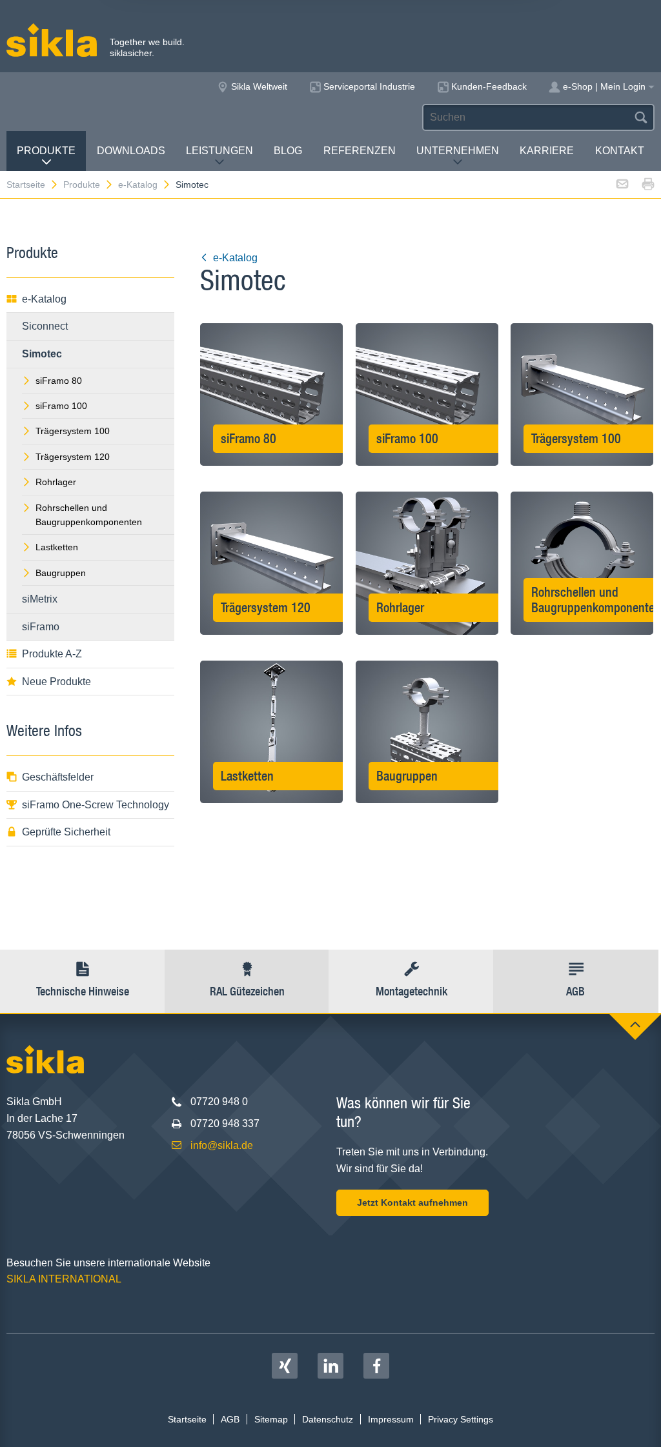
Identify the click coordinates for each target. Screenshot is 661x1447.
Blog (288, 150)
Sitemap (271, 1419)
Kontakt (619, 150)
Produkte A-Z (52, 653)
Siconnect (45, 326)
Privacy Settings (460, 1419)
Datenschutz (327, 1419)
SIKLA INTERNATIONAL (63, 1278)
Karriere (547, 150)
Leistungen (219, 150)
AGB (230, 1419)
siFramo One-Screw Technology (95, 804)
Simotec (192, 184)
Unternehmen (457, 150)
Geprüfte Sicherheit (66, 831)
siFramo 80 (59, 380)
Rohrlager (56, 482)
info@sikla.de (221, 1145)
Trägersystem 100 (73, 431)
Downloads (131, 150)
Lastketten (57, 547)
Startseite (25, 184)
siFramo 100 (61, 406)
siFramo (40, 626)
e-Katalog (138, 184)
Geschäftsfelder (58, 777)
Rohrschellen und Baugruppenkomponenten (89, 515)
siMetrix (39, 599)
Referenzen (359, 150)
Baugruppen (61, 573)
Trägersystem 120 (73, 457)
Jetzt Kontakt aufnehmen (412, 1202)
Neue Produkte (56, 681)
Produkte (46, 150)
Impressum (391, 1419)
